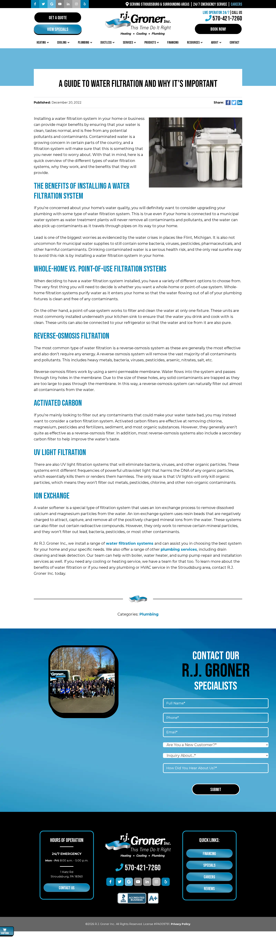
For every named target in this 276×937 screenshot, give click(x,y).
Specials (209, 865)
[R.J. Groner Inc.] (138, 23)
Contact (234, 43)
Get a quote (58, 17)
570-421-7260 (227, 18)
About (214, 43)
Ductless (106, 43)
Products (150, 43)
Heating (41, 43)
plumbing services (179, 549)
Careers (236, 4)
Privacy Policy (180, 924)
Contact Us (67, 888)
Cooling (61, 43)
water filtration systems (130, 543)
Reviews (209, 888)
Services (128, 43)
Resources (193, 43)
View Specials (57, 29)
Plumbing (83, 43)
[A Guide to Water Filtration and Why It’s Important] (195, 152)
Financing (173, 43)
